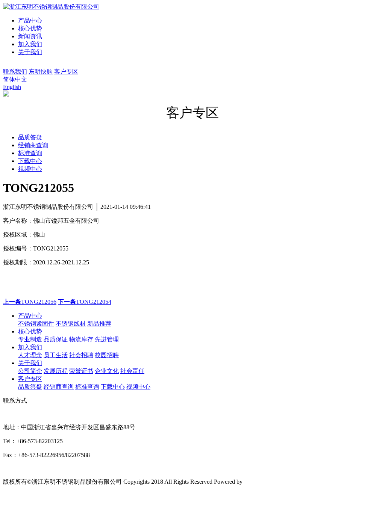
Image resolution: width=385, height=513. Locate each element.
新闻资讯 (30, 36)
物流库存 (81, 339)
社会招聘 (81, 355)
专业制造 (30, 339)
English (12, 87)
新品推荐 (99, 323)
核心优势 (30, 28)
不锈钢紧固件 (36, 323)
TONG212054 (84, 302)
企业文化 (107, 371)
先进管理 (107, 339)
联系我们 (15, 71)
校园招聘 (107, 355)
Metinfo (253, 481)
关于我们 (30, 52)
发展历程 (56, 371)
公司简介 (30, 371)
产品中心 (30, 20)
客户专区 (66, 71)
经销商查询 (59, 386)
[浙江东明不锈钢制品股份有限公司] (51, 6)
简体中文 (15, 79)
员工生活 (56, 355)
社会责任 (132, 371)
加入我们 (30, 44)
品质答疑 (30, 386)
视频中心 (138, 386)
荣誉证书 (81, 371)
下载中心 (113, 386)
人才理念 (30, 355)
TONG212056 (29, 302)
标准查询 (87, 386)
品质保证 (56, 339)
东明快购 (41, 71)
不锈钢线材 (71, 323)
